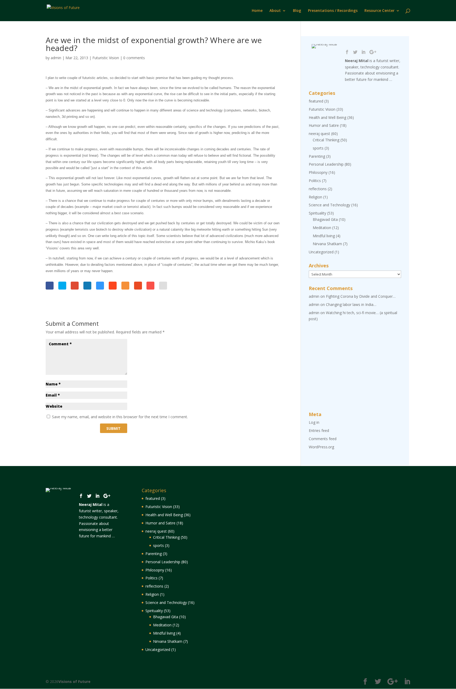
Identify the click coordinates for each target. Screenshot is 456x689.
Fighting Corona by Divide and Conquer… (361, 296)
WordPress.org (321, 446)
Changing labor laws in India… (351, 304)
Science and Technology (329, 204)
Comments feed (322, 438)
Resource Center (379, 11)
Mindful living (324, 235)
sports (318, 148)
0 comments (134, 57)
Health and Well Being (327, 117)
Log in (314, 422)
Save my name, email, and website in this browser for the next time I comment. (120, 416)
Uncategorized (321, 251)
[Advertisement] (355, 367)
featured (316, 101)
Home (257, 11)
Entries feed (319, 430)
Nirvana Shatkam (327, 243)
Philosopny (318, 172)
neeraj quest (319, 133)
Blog (297, 11)
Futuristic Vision (105, 57)
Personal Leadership (326, 164)
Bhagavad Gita (325, 219)
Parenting (317, 156)
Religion (315, 196)
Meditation (322, 227)
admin (56, 57)
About (275, 11)
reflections (318, 188)
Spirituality (317, 213)
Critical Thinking (326, 139)
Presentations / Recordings (333, 11)
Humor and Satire (324, 125)
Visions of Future (74, 681)
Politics (315, 180)
